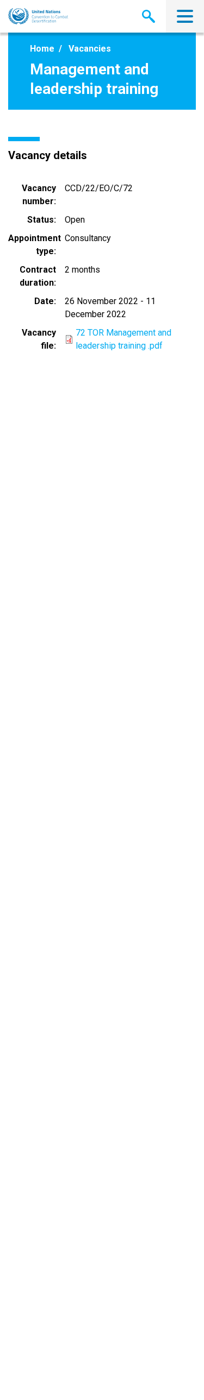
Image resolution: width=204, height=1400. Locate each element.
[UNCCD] (38, 16)
